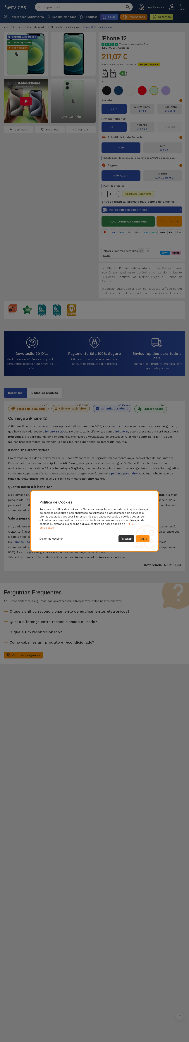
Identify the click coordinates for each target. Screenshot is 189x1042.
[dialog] (94, 521)
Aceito (142, 539)
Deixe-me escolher (51, 538)
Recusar (126, 539)
